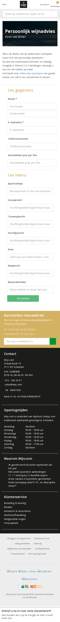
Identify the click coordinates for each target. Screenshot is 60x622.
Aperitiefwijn (15, 183)
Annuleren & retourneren (17, 511)
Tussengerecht (16, 216)
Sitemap (38, 543)
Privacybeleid (11, 523)
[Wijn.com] (23, 4)
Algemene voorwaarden (19, 548)
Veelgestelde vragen (15, 519)
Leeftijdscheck (42, 548)
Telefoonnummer (18, 138)
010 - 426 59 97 (13, 380)
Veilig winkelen (22, 543)
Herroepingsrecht (37, 553)
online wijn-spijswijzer (31, 73)
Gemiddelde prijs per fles (22, 155)
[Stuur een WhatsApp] (4, 390)
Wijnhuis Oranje (41, 416)
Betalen (8, 507)
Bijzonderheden (17, 282)
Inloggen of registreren (19, 538)
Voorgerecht (15, 200)
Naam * (12, 98)
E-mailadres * (16, 122)
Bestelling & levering (15, 503)
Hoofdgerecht (16, 232)
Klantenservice (41, 538)
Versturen (23, 298)
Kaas (11, 249)
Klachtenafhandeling (15, 515)
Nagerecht (14, 265)
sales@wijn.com (13, 384)
